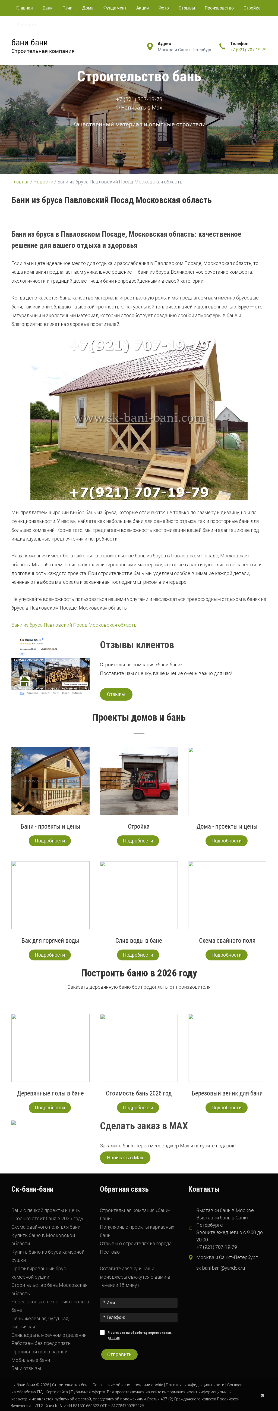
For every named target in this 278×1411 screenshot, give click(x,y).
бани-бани (29, 42)
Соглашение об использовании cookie (128, 1385)
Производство (219, 8)
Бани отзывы (26, 1368)
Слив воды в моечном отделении (49, 1335)
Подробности (50, 841)
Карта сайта (57, 1392)
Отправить (119, 1354)
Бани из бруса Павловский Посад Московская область (74, 625)
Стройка (252, 8)
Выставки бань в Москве (225, 1210)
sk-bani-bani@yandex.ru (220, 1268)
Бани (48, 8)
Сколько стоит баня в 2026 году (47, 1218)
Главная (24, 8)
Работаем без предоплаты (41, 1343)
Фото (164, 8)
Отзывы (187, 8)
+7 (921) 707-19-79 (248, 49)
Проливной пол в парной (39, 1351)
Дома (88, 8)
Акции (142, 8)
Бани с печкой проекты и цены (46, 1210)
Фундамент (115, 8)
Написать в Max (141, 107)
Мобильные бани (30, 1360)
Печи (67, 8)
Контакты (26, 24)
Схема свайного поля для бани (45, 1227)
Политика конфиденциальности (195, 1385)
